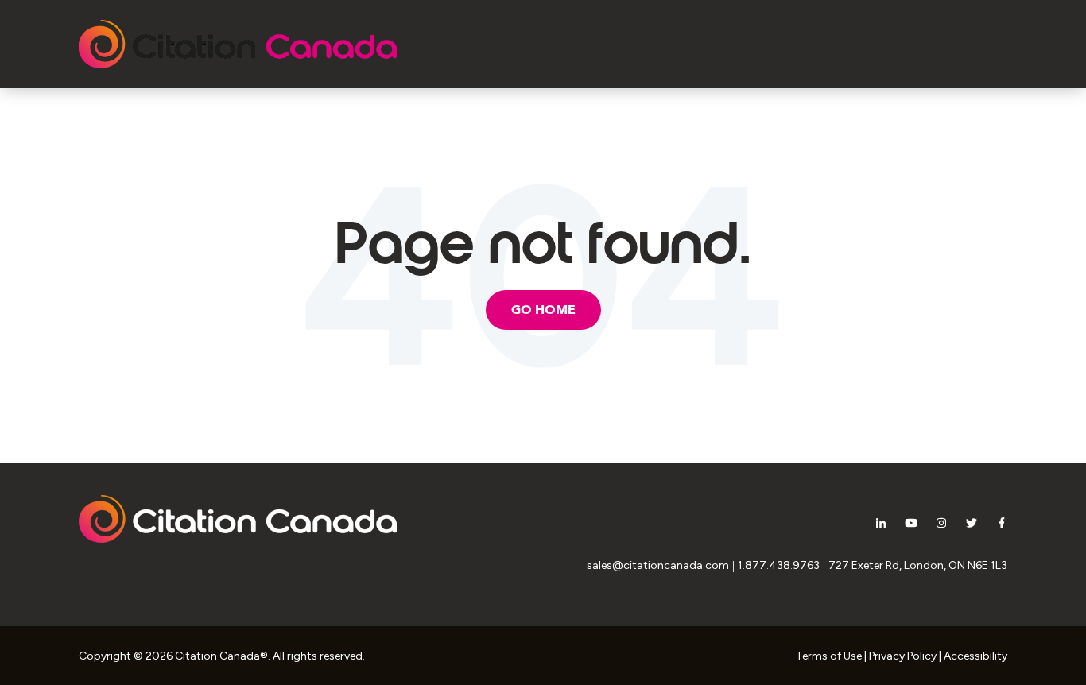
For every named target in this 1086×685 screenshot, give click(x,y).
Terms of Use (829, 656)
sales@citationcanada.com (658, 565)
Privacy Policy (903, 656)
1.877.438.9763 (779, 565)
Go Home (543, 310)
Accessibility (975, 656)
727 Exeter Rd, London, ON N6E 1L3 (917, 565)
